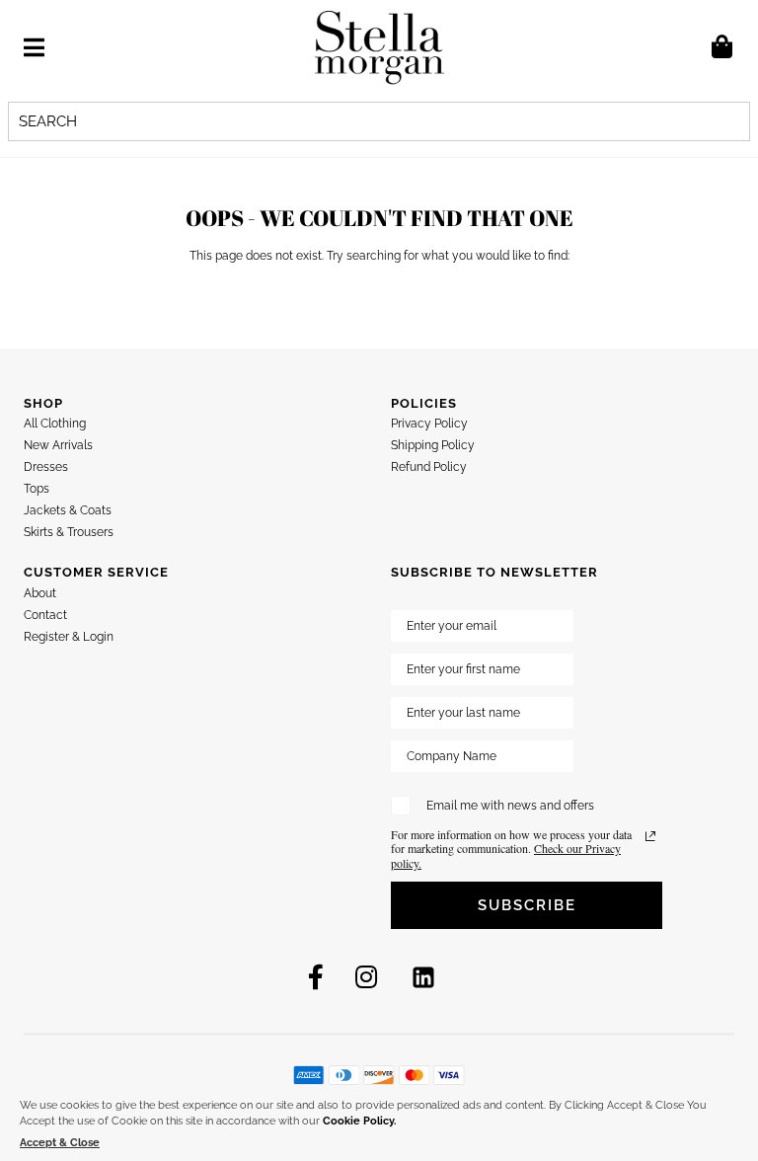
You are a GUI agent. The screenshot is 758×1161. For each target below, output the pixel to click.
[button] (34, 47)
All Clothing (55, 423)
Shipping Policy (433, 445)
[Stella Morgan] (379, 47)
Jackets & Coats (68, 510)
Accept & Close (60, 1142)
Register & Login (69, 637)
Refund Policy (429, 467)
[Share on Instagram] (366, 977)
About (40, 593)
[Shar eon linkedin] (423, 977)
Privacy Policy (429, 423)
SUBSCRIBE (527, 905)
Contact (45, 615)
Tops (36, 489)
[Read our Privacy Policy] (650, 836)
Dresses (46, 467)
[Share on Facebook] (316, 977)
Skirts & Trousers (69, 532)
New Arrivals (58, 445)
